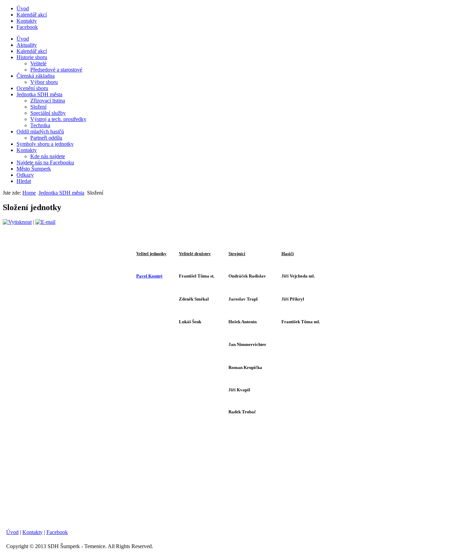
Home (29, 193)
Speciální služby (48, 113)
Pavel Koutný (149, 276)
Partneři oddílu (46, 138)
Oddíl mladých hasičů (40, 131)
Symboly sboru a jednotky (45, 144)
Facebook (27, 27)
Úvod (23, 8)
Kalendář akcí (32, 15)
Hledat (24, 181)
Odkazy (25, 175)
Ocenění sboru (32, 88)
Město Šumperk (34, 169)
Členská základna (36, 76)
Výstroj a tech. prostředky (58, 119)
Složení (38, 107)
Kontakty (27, 21)
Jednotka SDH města (39, 94)
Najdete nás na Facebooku (45, 162)
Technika (40, 125)
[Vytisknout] (17, 222)
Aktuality (27, 45)
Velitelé (38, 63)
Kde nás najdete (47, 156)
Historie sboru (32, 57)
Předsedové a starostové (56, 70)
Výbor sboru (44, 82)
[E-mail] (45, 222)
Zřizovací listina (47, 101)
